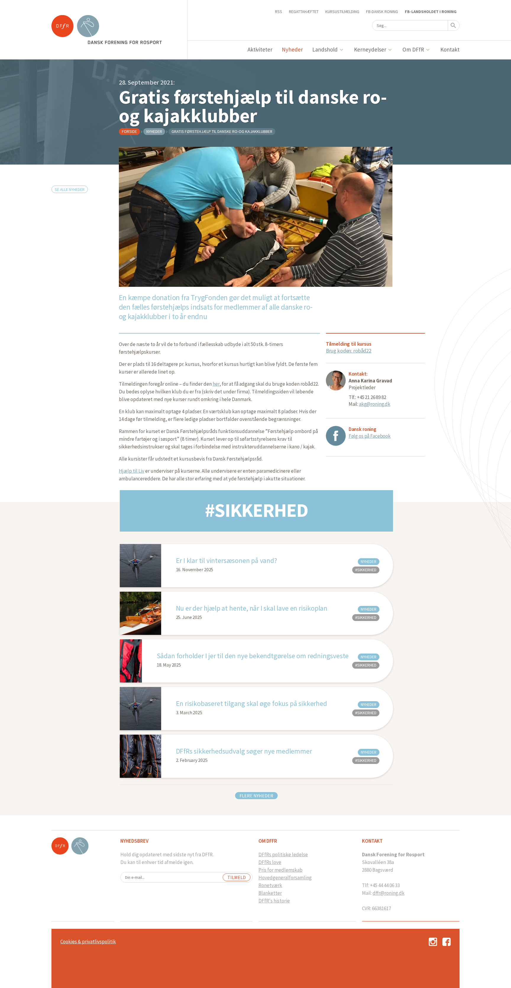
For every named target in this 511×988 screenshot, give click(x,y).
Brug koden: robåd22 (348, 350)
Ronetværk (270, 885)
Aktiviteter (260, 49)
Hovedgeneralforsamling (285, 877)
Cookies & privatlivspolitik (88, 941)
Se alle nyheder (70, 189)
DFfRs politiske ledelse (283, 854)
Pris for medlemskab (280, 870)
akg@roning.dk (374, 404)
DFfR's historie (274, 900)
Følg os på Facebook (370, 436)
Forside (129, 131)
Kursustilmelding (342, 11)
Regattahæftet (303, 11)
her (216, 384)
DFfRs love (269, 862)
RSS (278, 11)
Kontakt (450, 49)
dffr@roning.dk (389, 893)
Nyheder (292, 49)
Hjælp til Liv (131, 471)
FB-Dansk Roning (382, 11)
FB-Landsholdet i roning (431, 11)
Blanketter (270, 893)
